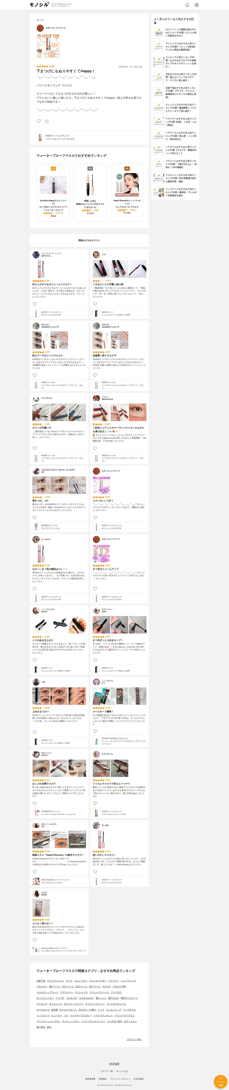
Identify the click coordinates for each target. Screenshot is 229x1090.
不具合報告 (139, 1079)
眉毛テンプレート (129, 998)
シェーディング (128, 981)
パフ (66, 1015)
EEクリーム (94, 986)
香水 (49, 1027)
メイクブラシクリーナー (93, 1021)
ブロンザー (42, 986)
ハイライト (113, 981)
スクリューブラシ (71, 1021)
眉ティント (101, 998)
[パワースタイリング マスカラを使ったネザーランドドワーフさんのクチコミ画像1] (48, 46)
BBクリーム (55, 986)
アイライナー (66, 992)
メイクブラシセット (103, 1015)
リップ (101, 1010)
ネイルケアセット (68, 1010)
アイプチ (60, 998)
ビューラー (56, 1015)
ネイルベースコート (95, 1004)
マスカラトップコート (47, 992)
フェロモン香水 (114, 1021)
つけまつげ (71, 998)
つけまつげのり (86, 998)
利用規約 (103, 1079)
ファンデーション (55, 981)
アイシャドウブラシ (124, 1015)
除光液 (54, 1010)
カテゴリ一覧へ (134, 1039)
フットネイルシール (116, 1004)
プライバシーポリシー (120, 1079)
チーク (69, 981)
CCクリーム (68, 986)
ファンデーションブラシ (49, 1021)
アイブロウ (116, 992)
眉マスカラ (113, 998)
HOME (114, 1064)
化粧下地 (41, 981)
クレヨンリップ (113, 1010)
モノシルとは (122, 1071)
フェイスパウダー (97, 981)
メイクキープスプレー (81, 1015)
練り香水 (41, 1027)
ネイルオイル (43, 1010)
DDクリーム (81, 986)
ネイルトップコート (73, 1004)
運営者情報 (90, 1079)
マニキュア (42, 1004)
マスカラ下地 (119, 986)
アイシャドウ (81, 992)
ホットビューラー (45, 998)
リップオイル (129, 1010)
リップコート (43, 1015)
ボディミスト (130, 1021)
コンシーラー (80, 981)
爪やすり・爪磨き (87, 1010)
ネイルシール (55, 1004)
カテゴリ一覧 (107, 1071)
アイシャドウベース (99, 992)
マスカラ (106, 986)
